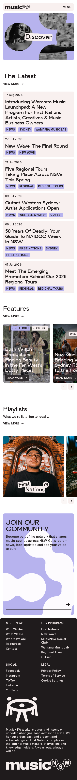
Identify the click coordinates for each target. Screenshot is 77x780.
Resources (13, 644)
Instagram (13, 676)
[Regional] (26, 186)
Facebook (13, 671)
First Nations (50, 629)
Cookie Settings (52, 680)
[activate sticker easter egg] (22, 709)
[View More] (13, 84)
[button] (71, 387)
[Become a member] (68, 604)
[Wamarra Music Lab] (51, 129)
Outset (46, 657)
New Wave (48, 634)
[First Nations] (17, 255)
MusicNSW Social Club (53, 641)
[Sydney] (25, 129)
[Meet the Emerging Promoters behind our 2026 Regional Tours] (38, 277)
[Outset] (56, 215)
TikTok (10, 680)
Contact (11, 649)
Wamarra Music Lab (55, 647)
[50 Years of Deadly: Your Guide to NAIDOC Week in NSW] (38, 237)
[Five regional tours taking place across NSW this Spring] (38, 174)
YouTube (12, 690)
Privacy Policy (51, 671)
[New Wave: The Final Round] (38, 146)
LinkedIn (12, 685)
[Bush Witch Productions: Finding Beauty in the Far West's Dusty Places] (26, 353)
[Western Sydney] (32, 215)
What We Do (14, 634)
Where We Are (16, 639)
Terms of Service (53, 676)
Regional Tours (52, 652)
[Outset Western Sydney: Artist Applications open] (38, 205)
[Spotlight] (20, 328)
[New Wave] (27, 152)
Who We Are (14, 629)
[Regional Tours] (50, 186)
